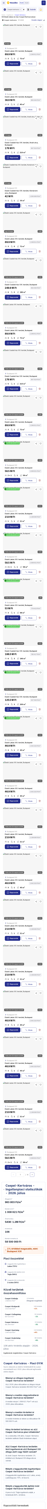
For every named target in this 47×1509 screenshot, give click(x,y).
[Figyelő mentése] (40, 9)
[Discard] (40, 63)
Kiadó (27, 3)
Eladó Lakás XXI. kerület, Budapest (18, 51)
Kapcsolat (14, 64)
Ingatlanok (10, 15)
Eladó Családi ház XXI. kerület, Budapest (21, 285)
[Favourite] (40, 27)
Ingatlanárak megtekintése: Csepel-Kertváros (19, 1353)
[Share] (36, 27)
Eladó (3, 15)
